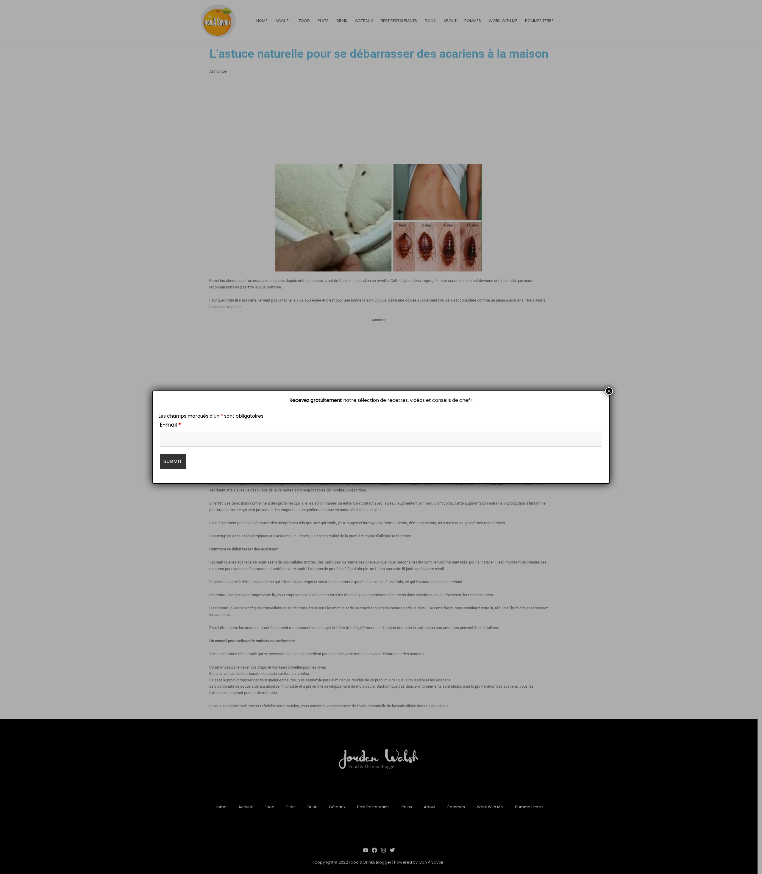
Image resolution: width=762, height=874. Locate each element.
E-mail (170, 424)
